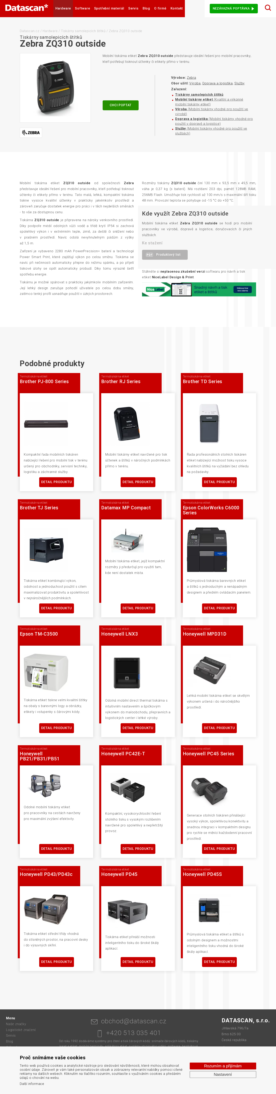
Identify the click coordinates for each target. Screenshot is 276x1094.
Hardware (63, 8)
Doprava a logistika (217, 83)
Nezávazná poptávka (231, 8)
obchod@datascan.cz (133, 1021)
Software (82, 8)
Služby (239, 83)
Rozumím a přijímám (223, 1066)
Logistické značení (21, 1030)
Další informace (32, 1084)
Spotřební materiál (109, 8)
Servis (133, 8)
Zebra (191, 78)
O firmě (160, 8)
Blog (146, 8)
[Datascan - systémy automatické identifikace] (26, 8)
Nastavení (223, 1074)
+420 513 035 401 (133, 1033)
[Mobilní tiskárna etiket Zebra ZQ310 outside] (55, 87)
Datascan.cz (29, 31)
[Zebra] (31, 133)
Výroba (195, 83)
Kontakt (177, 8)
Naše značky (16, 1024)
